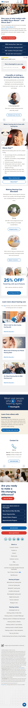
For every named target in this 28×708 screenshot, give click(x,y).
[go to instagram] (18, 539)
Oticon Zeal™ (14, 182)
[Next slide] (23, 119)
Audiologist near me (14, 610)
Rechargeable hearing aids (14, 594)
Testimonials (14, 556)
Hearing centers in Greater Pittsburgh (14, 616)
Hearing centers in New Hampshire (14, 630)
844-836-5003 (14, 528)
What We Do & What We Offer (11, 511)
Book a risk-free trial (14, 178)
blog (5, 305)
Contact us (14, 550)
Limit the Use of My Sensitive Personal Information (14, 568)
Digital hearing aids (14, 597)
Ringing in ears (14, 603)
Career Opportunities (9, 514)
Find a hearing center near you (10, 430)
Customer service (14, 559)
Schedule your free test (14, 115)
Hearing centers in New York (14, 613)
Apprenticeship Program (10, 520)
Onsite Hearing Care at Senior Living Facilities (14, 636)
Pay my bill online (14, 633)
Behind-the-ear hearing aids (14, 582)
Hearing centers (14, 607)
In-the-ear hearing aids (14, 585)
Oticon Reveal (9, 27)
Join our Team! (8, 498)
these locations (21, 667)
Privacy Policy (3, 684)
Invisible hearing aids (14, 591)
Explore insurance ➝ (14, 260)
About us (14, 544)
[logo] (5, 2)
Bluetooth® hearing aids (14, 588)
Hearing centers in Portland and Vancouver (14, 619)
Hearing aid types (14, 579)
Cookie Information (14, 565)
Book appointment (14, 533)
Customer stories (14, 547)
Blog (14, 562)
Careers (14, 553)
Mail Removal (14, 575)
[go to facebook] (9, 539)
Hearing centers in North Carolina (14, 627)
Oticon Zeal (4, 28)
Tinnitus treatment (14, 600)
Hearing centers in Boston (14, 621)
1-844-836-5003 (14, 461)
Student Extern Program (10, 517)
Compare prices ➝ (14, 229)
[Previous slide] (4, 119)
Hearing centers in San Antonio (14, 624)
